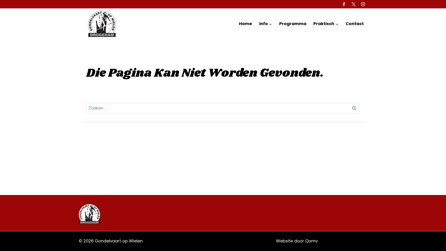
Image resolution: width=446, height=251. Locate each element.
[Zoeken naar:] (223, 108)
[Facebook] (344, 4)
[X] (353, 4)
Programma (292, 23)
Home (245, 23)
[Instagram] (363, 4)
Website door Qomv (297, 241)
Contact (355, 23)
